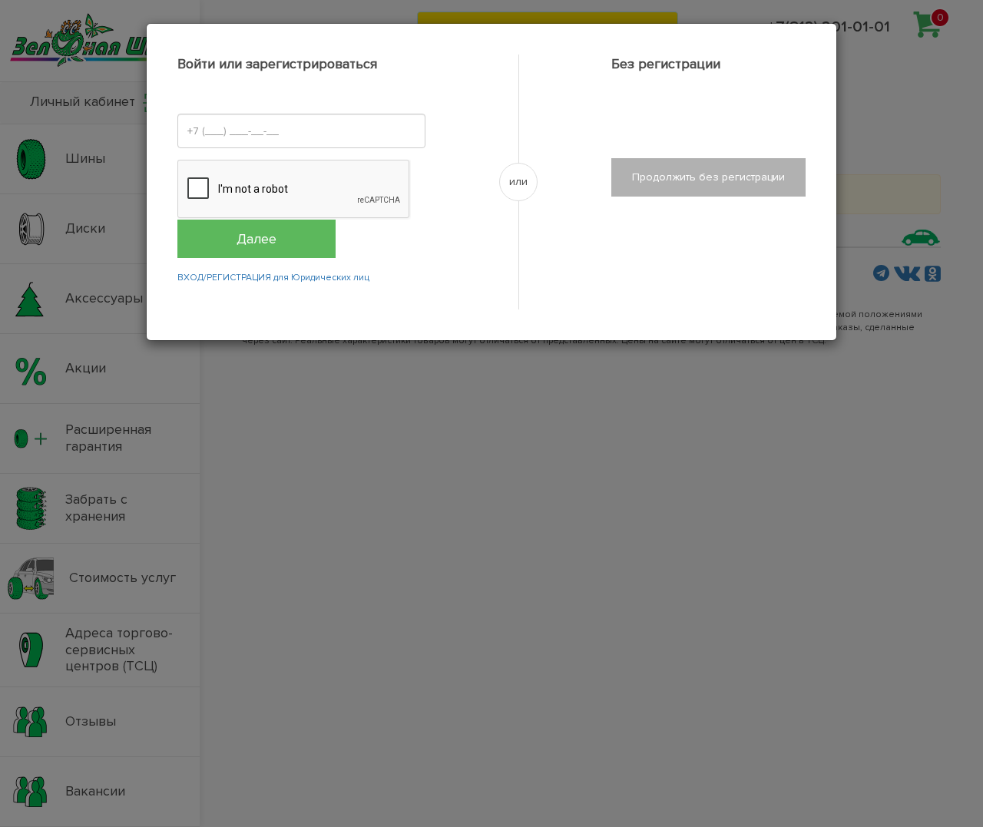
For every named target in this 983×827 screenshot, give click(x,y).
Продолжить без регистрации (708, 177)
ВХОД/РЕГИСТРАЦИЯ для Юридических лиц (273, 277)
